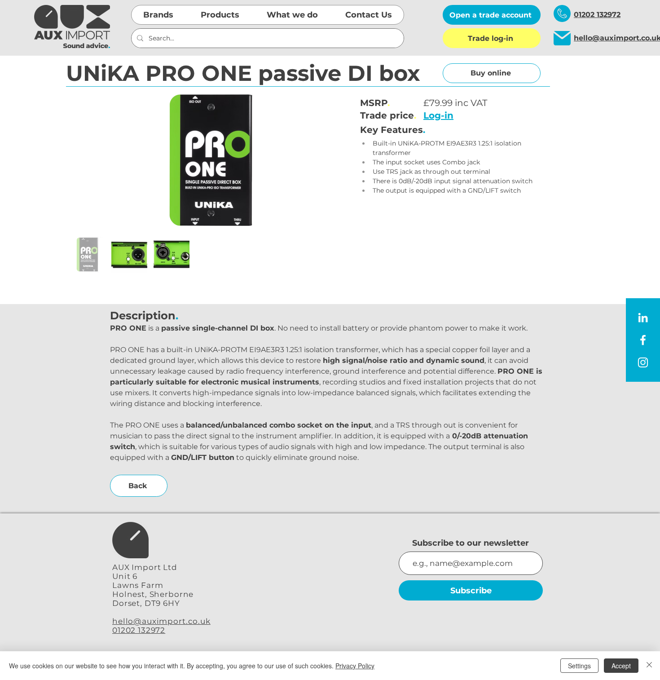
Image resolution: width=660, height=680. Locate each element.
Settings (579, 665)
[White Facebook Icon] (643, 340)
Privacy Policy (354, 665)
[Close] (649, 665)
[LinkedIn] (643, 317)
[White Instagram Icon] (643, 362)
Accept (621, 665)
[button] (158, 14)
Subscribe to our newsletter (470, 543)
